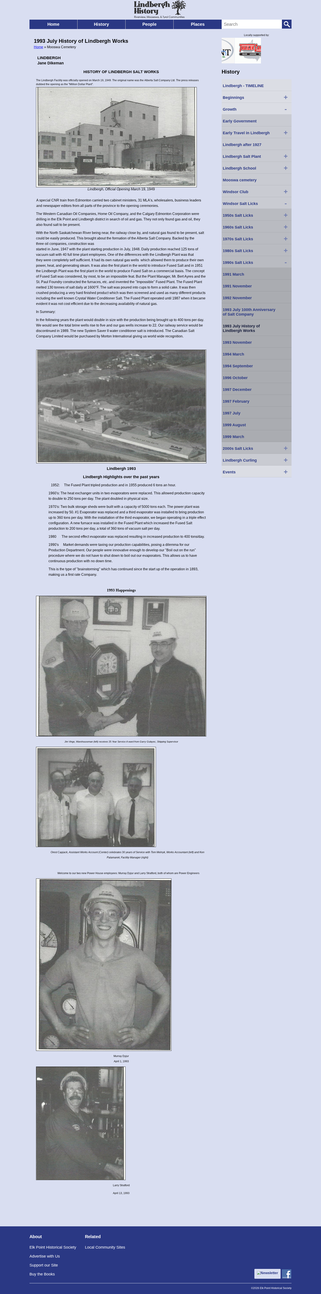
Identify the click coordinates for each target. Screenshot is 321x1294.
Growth (255, 109)
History (101, 24)
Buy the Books (42, 1274)
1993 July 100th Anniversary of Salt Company (249, 312)
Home (53, 24)
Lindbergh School (255, 168)
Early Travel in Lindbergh (255, 132)
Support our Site (43, 1265)
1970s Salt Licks (255, 238)
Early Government (240, 121)
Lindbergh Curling (255, 460)
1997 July (231, 413)
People (149, 24)
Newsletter (269, 1273)
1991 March (233, 274)
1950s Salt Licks (255, 215)
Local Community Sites (105, 1247)
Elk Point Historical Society (52, 1247)
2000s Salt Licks (255, 448)
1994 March (233, 354)
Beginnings (255, 97)
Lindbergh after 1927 (242, 145)
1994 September (238, 366)
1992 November (237, 298)
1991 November (237, 286)
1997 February (236, 401)
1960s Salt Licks (255, 227)
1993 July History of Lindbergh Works (241, 328)
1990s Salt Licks (255, 262)
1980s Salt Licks (255, 250)
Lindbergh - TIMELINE (243, 86)
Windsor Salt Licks (255, 203)
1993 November (237, 342)
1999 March (233, 437)
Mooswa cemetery (240, 180)
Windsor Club (255, 191)
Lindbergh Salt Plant (255, 156)
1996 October (235, 378)
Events (255, 472)
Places (198, 24)
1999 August (234, 425)
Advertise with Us (44, 1256)
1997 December (237, 389)
